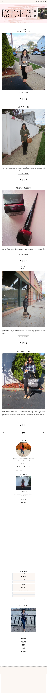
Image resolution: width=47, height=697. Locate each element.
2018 (23, 645)
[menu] (2, 1)
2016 (23, 648)
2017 (23, 647)
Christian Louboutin (23, 188)
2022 (23, 639)
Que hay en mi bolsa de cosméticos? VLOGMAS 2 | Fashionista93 (23, 494)
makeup (23, 579)
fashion (23, 576)
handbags (23, 573)
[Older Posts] (43, 432)
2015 (23, 650)
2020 (23, 642)
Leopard (23, 269)
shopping (23, 584)
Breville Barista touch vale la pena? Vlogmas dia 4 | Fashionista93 (23, 498)
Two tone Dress (23, 491)
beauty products (24, 590)
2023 (23, 638)
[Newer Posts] (4, 432)
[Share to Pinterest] (26, 98)
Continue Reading (23, 92)
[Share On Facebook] (23, 98)
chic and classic (23, 351)
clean (23, 595)
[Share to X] (20, 98)
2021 (23, 641)
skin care (23, 587)
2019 (23, 644)
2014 (23, 651)
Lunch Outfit (23, 606)
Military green (23, 107)
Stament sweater (23, 31)
